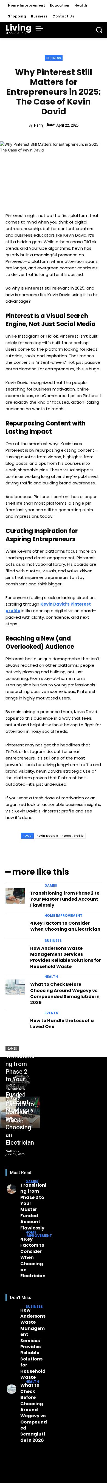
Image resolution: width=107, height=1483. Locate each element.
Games (50, 885)
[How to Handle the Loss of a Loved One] (15, 1023)
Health (51, 976)
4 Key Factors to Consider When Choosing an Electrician (65, 926)
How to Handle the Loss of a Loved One (62, 1023)
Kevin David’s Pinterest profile (60, 836)
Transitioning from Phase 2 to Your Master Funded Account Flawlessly (65, 899)
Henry (38, 125)
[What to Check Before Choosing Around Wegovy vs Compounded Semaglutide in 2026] (15, 987)
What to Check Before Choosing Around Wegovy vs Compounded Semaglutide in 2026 (65, 993)
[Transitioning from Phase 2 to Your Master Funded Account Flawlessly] (15, 896)
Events (51, 1013)
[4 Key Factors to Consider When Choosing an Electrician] (15, 926)
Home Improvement (63, 915)
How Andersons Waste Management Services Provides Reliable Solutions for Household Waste (65, 957)
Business (53, 58)
